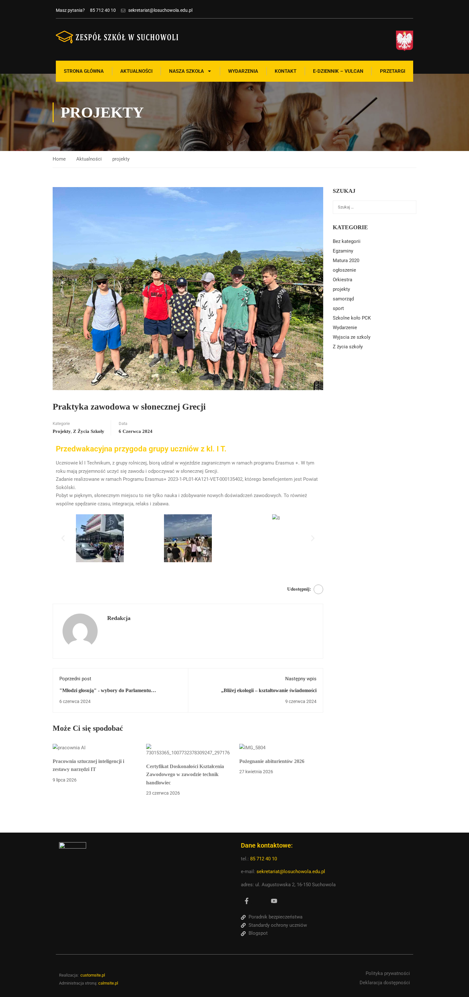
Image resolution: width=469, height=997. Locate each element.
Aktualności (136, 71)
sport (338, 308)
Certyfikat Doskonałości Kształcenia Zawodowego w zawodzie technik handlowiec (185, 774)
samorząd (343, 299)
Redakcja (118, 618)
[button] (63, 538)
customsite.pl (92, 975)
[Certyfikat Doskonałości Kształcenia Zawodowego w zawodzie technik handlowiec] (188, 750)
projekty (121, 159)
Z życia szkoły (88, 431)
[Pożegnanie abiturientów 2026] (252, 748)
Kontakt (285, 71)
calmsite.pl (108, 983)
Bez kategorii (347, 241)
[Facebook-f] (246, 901)
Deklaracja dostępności (385, 983)
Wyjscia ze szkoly (351, 337)
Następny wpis (300, 679)
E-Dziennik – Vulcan (338, 71)
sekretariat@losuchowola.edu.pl (291, 871)
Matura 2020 (346, 260)
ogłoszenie (344, 270)
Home (59, 159)
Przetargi (392, 71)
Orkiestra (342, 280)
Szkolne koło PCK (352, 318)
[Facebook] (318, 589)
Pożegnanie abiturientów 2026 (271, 761)
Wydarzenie (345, 327)
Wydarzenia (243, 71)
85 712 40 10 (264, 859)
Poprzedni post (75, 679)
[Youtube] (274, 901)
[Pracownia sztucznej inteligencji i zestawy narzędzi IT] (69, 748)
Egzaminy (343, 251)
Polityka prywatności (388, 973)
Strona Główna (84, 71)
